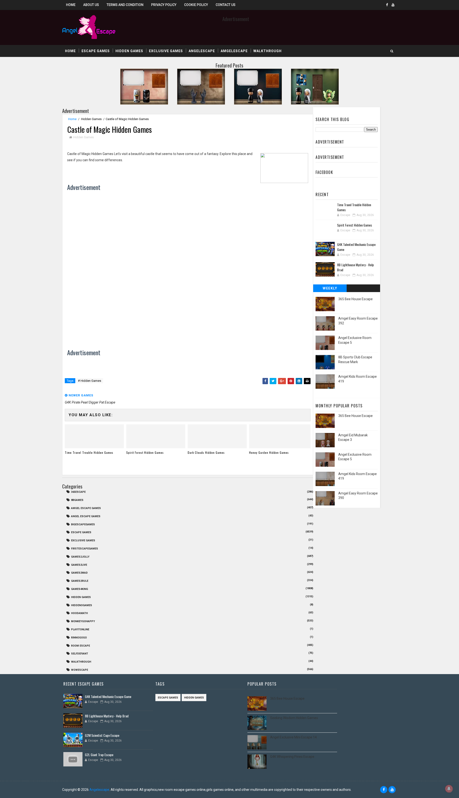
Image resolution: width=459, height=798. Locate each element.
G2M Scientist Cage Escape (102, 735)
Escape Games (96, 51)
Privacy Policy (163, 5)
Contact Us (225, 5)
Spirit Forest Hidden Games (145, 452)
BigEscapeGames (83, 524)
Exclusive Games (166, 51)
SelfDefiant (79, 653)
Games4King (79, 589)
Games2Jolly (80, 556)
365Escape (78, 491)
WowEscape (79, 669)
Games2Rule (79, 580)
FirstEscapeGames (84, 548)
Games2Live (79, 564)
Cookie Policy (196, 5)
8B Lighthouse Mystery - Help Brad (107, 715)
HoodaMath (79, 613)
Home (71, 5)
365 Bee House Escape (355, 299)
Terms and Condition (125, 5)
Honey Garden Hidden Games (269, 452)
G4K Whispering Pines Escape (292, 757)
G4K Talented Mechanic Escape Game (108, 696)
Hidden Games (129, 51)
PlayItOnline (80, 629)
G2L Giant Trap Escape (99, 754)
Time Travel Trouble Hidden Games (89, 452)
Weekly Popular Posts (330, 289)
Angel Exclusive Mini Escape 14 (293, 737)
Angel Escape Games (85, 516)
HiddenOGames (81, 605)
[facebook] (387, 4)
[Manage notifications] (449, 788)
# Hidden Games (89, 380)
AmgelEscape (234, 51)
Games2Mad (79, 572)
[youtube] (393, 4)
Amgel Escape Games (86, 508)
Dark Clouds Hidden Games (206, 452)
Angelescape (202, 51)
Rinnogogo (79, 637)
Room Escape (80, 645)
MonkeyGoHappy (83, 621)
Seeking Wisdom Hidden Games (294, 718)
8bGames (77, 500)
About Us (91, 5)
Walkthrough (267, 51)
